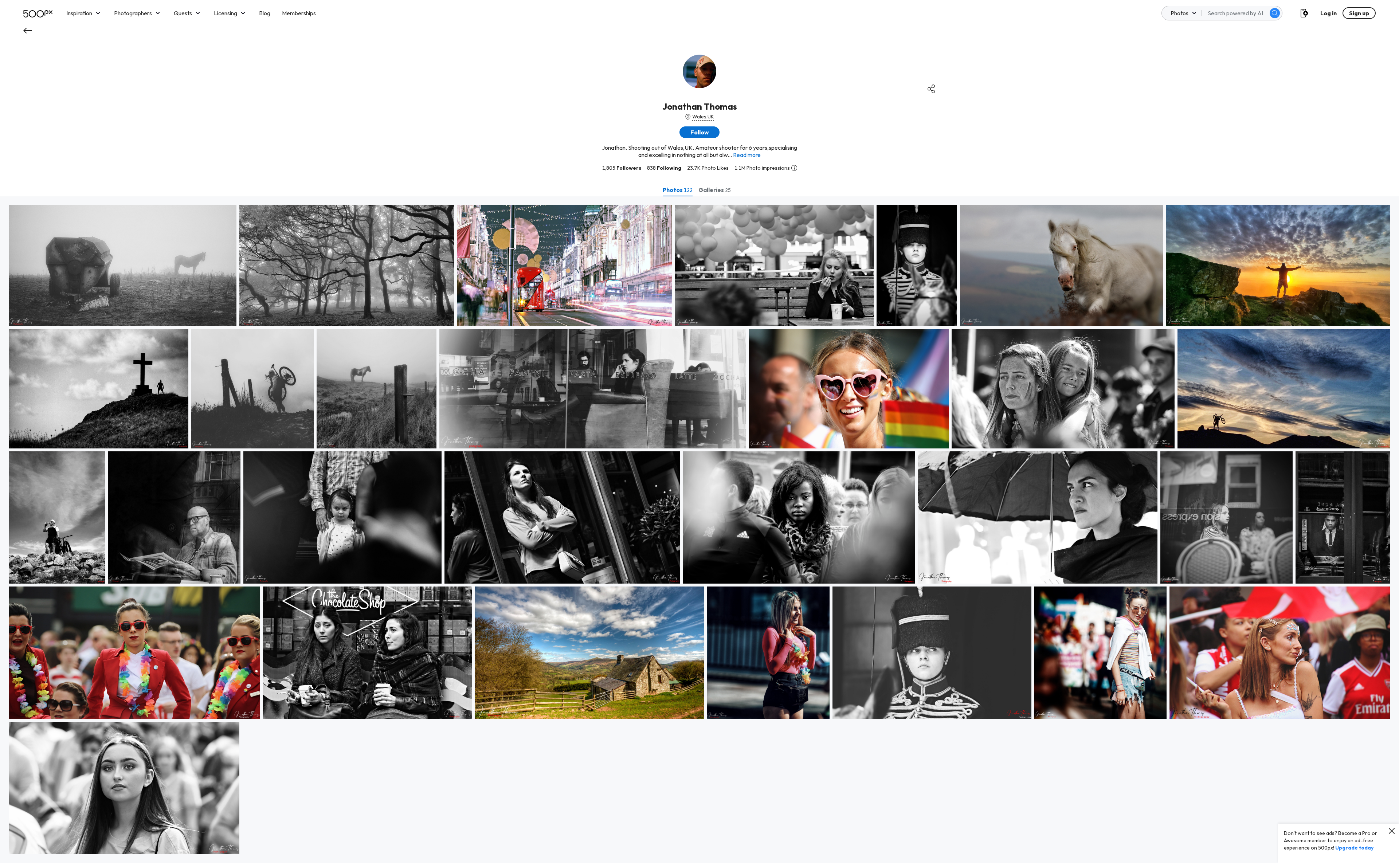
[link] (122, 265)
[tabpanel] (699, 529)
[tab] (677, 189)
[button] (1275, 13)
